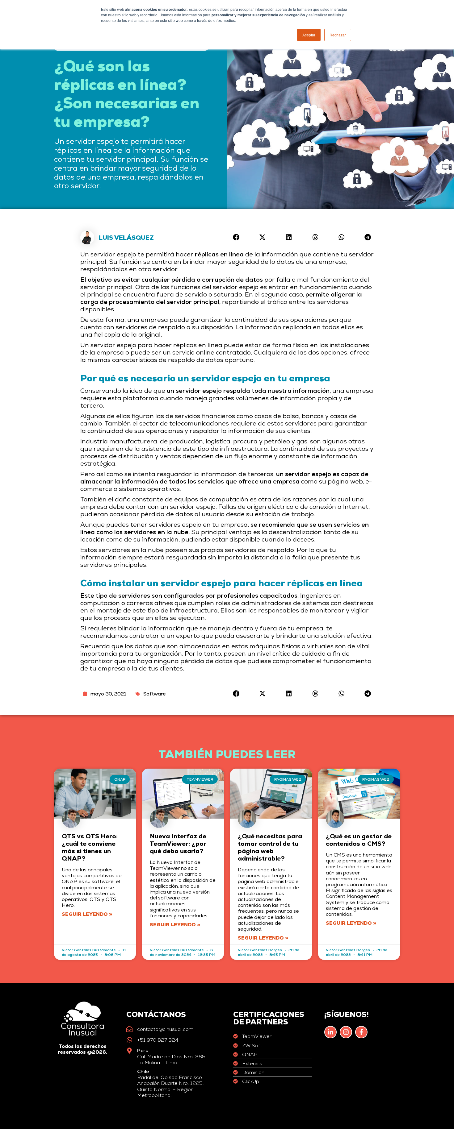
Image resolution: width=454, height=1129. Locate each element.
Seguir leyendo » (87, 914)
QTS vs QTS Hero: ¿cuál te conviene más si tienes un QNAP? (90, 847)
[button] (236, 237)
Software (154, 694)
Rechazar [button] (338, 34)
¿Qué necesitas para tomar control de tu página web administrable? (270, 847)
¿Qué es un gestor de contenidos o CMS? (359, 840)
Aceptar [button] (308, 34)
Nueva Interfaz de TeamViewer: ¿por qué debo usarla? (178, 843)
